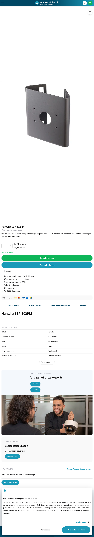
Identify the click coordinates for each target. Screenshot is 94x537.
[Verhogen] (10, 245)
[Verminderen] (3, 245)
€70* (24, 282)
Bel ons (35, 384)
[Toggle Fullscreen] (90, 12)
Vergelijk (9, 271)
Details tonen (81, 522)
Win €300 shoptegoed (12, 291)
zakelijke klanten (28, 276)
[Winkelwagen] (90, 3)
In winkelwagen (47, 258)
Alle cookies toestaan (76, 530)
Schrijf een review (10, 482)
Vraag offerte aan (47, 265)
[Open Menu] (2, 3)
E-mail (35, 390)
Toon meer (45, 362)
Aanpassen (45, 530)
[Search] (85, 3)
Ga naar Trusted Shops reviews (79, 469)
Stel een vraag (12, 456)
